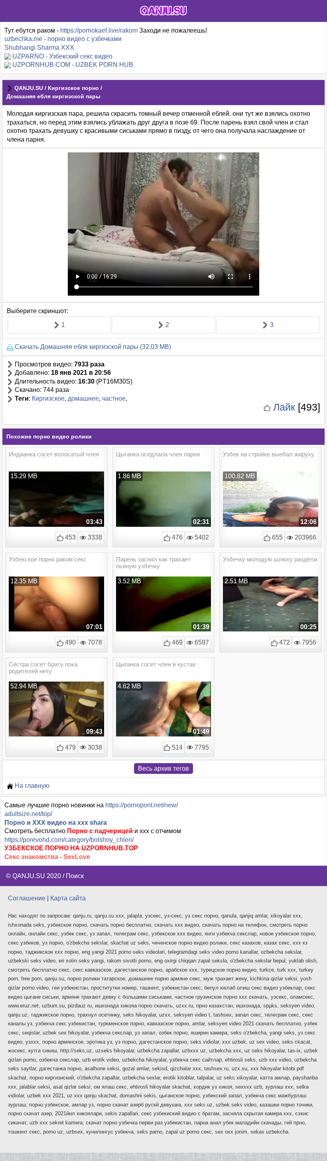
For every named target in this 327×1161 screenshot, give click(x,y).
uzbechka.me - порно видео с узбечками (63, 38)
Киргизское (48, 398)
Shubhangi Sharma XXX (39, 47)
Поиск (75, 876)
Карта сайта (68, 898)
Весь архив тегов (163, 768)
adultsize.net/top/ (28, 813)
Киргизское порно (73, 88)
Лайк (282, 407)
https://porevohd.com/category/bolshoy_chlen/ (69, 839)
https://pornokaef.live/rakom (99, 30)
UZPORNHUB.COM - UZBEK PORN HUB (72, 64)
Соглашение (26, 898)
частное (114, 398)
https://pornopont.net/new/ (141, 805)
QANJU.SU (28, 88)
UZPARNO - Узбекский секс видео (62, 56)
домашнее (83, 398)
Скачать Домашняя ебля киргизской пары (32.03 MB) (92, 346)
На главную (31, 785)
